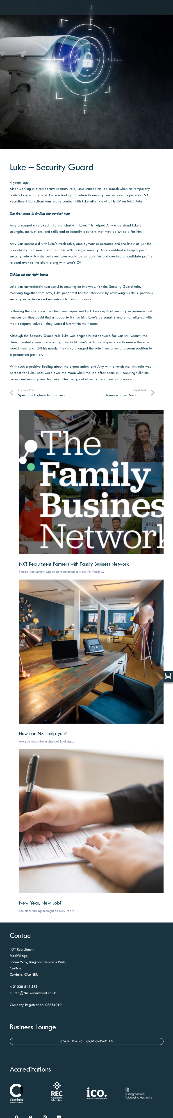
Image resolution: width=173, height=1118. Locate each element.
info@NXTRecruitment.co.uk (35, 993)
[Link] (9, 8)
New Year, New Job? (40, 903)
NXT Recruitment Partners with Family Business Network (74, 564)
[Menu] (166, 9)
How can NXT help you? (43, 734)
